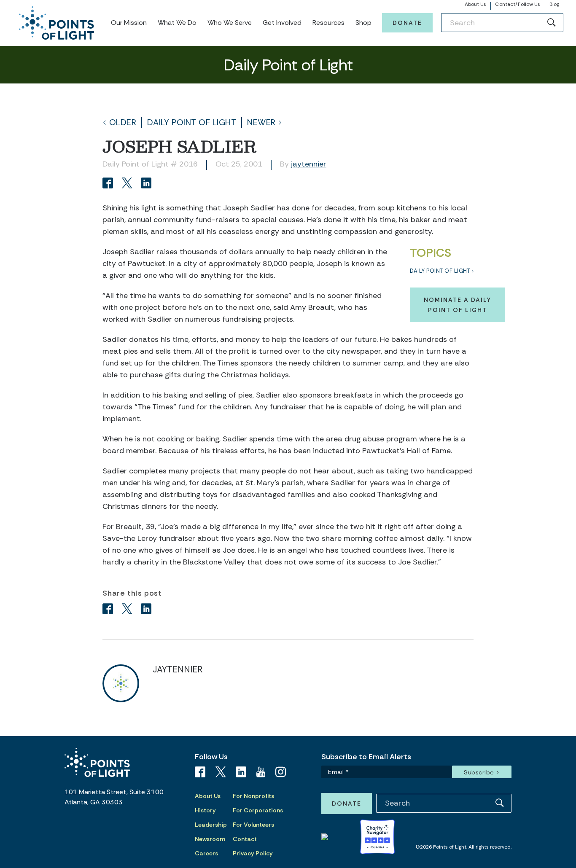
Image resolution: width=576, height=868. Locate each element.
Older (123, 122)
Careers (206, 853)
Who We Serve (229, 22)
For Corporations (258, 810)
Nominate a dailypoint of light (457, 305)
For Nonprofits (253, 796)
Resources (328, 22)
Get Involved (282, 22)
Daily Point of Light (191, 122)
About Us (476, 4)
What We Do (177, 22)
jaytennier (308, 164)
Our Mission (129, 22)
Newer (261, 122)
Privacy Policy (253, 853)
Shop (363, 22)
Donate (407, 23)
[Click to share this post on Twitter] (128, 184)
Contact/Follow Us (517, 4)
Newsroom (210, 839)
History (205, 810)
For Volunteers (253, 824)
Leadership (211, 824)
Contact (245, 839)
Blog (554, 4)
